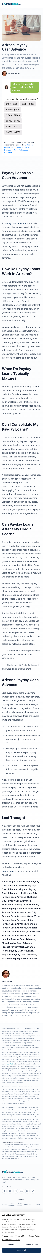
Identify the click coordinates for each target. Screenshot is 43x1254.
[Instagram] (15, 1191)
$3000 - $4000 (13, 126)
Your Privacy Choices (11, 1239)
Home (4, 1204)
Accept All (21, 1250)
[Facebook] (4, 1191)
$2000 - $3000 (13, 121)
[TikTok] (33, 1191)
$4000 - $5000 (13, 132)
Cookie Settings (31, 1244)
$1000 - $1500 (12, 109)
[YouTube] (27, 1191)
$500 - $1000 (28, 104)
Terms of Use (21, 147)
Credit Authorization (21, 150)
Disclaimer (8, 152)
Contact (38, 1204)
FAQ (26, 1204)
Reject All (11, 1244)
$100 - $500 (11, 104)
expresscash (8, 871)
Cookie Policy (34, 1236)
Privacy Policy (9, 147)
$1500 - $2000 (13, 115)
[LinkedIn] (21, 1191)
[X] (10, 1191)
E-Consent (29, 145)
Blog (31, 1204)
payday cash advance (15, 223)
